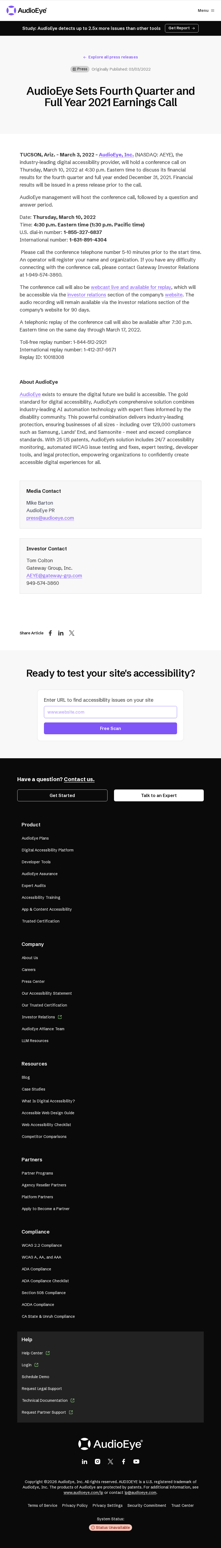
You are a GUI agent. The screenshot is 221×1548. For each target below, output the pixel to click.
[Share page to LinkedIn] (61, 632)
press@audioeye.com (50, 518)
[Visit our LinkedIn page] (84, 1461)
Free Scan (110, 728)
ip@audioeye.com (140, 1492)
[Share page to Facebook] (50, 632)
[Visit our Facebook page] (123, 1461)
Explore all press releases (113, 57)
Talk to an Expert (159, 795)
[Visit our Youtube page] (136, 1461)
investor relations (86, 295)
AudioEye (30, 394)
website (173, 295)
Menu (203, 10)
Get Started (62, 795)
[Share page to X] (71, 632)
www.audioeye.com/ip (83, 1492)
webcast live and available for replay (131, 287)
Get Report (179, 28)
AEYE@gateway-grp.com (54, 575)
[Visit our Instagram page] (97, 1461)
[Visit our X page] (110, 1461)
